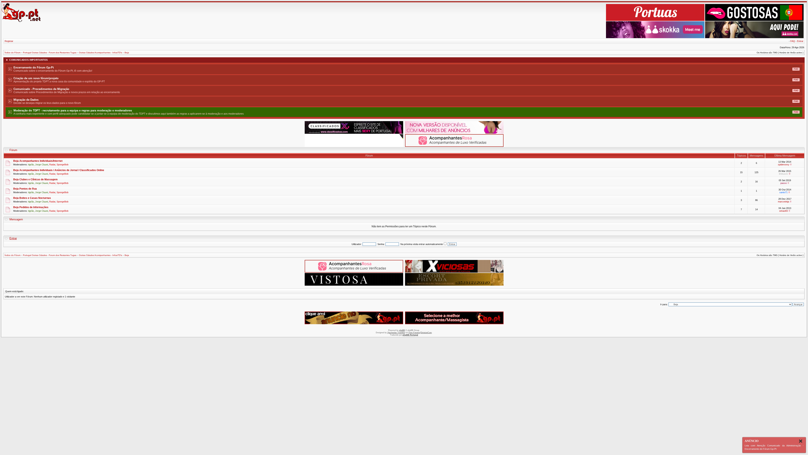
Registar (9, 41)
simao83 (783, 211)
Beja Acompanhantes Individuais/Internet (37, 160)
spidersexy (783, 164)
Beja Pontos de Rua (25, 188)
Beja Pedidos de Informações (30, 207)
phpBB (402, 330)
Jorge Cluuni (41, 164)
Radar (52, 164)
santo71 (783, 192)
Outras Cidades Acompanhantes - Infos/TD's (100, 52)
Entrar (800, 41)
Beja (127, 52)
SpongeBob (62, 164)
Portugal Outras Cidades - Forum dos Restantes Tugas (49, 52)
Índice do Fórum (12, 52)
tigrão (31, 164)
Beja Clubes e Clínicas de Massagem (35, 179)
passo (783, 183)
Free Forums (414, 333)
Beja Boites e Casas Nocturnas (32, 198)
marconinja (783, 201)
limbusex (783, 174)
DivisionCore (426, 333)
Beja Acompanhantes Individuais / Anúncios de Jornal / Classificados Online (58, 170)
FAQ (792, 41)
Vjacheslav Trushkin (396, 333)
